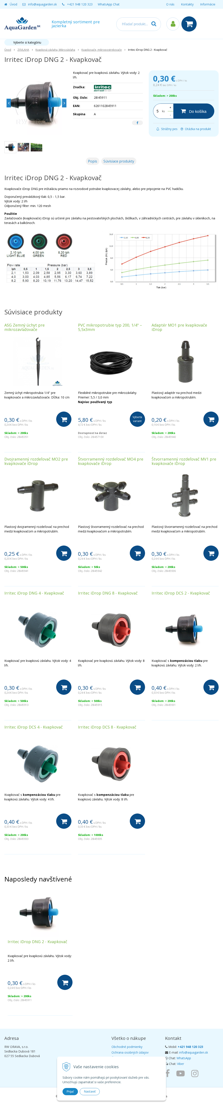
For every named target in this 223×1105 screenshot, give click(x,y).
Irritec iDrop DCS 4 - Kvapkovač (33, 727)
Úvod (13, 4)
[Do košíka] (63, 419)
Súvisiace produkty (118, 161)
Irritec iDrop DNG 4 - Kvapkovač (34, 593)
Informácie (207, 4)
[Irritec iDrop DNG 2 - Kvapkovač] (36, 103)
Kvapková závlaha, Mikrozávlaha (55, 50)
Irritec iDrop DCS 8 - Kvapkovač (107, 727)
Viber (180, 1064)
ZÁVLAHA (23, 50)
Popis (92, 161)
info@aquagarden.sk (42, 4)
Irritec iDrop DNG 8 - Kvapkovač (108, 593)
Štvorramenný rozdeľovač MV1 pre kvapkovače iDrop (184, 461)
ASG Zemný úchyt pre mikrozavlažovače (24, 327)
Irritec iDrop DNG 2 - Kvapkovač (37, 941)
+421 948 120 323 (80, 4)
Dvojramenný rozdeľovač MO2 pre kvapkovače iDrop (36, 461)
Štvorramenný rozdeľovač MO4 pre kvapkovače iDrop (110, 461)
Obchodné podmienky (127, 1047)
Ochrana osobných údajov (130, 1052)
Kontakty (187, 4)
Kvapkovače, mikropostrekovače (101, 50)
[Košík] (190, 24)
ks (163, 111)
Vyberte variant (137, 419)
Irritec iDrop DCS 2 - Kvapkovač (181, 593)
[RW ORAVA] (168, 1073)
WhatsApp (184, 1058)
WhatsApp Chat (109, 4)
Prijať (70, 1091)
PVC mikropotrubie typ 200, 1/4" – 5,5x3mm (110, 327)
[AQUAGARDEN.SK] (196, 1073)
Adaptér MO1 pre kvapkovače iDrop (179, 327)
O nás (170, 4)
